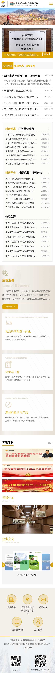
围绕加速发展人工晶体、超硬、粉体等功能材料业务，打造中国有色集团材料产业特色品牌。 (27, 419)
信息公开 (11, 216)
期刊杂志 (37, 172)
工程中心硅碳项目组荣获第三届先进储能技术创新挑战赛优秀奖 (21, 164)
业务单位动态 (26, 128)
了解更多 (9, 307)
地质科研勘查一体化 (18, 331)
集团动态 (19, 66)
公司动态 (7, 66)
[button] (42, 53)
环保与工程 (12, 372)
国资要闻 (30, 66)
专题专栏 (7, 442)
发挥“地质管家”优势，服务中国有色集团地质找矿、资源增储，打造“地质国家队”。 (27, 338)
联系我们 (41, 640)
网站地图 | (33, 640)
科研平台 (11, 172)
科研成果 (24, 172)
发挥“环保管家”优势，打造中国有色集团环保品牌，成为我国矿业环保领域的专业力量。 (27, 378)
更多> (50, 443)
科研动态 (11, 128)
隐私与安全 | (15, 640)
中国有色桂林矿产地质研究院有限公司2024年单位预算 (21, 256)
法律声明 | (25, 640)
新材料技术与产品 (16, 412)
